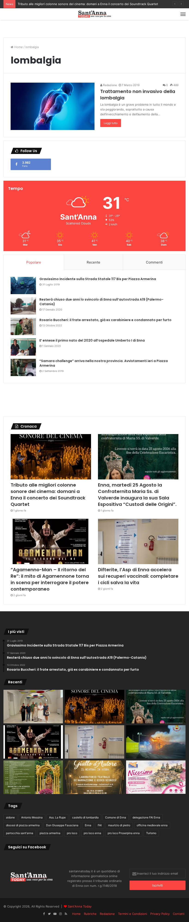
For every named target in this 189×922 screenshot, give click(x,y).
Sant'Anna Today (80, 906)
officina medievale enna (152, 825)
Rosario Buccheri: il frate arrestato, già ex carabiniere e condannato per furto (105, 320)
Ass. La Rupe (57, 817)
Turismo (151, 833)
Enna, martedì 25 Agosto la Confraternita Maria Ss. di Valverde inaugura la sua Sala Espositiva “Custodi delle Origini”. (137, 494)
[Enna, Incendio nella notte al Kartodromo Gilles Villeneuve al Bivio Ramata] (156, 742)
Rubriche (90, 914)
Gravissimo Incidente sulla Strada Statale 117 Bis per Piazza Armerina (97, 279)
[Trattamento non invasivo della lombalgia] (52, 106)
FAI (100, 825)
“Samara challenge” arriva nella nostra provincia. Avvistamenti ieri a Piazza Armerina (103, 363)
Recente (93, 262)
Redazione (109, 85)
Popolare (33, 262)
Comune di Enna (115, 817)
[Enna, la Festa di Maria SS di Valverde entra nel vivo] (33, 777)
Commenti (154, 262)
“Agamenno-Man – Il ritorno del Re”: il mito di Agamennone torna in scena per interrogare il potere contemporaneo (50, 579)
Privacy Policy (160, 914)
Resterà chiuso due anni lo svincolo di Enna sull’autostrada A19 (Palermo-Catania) (101, 301)
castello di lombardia (85, 817)
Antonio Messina (32, 817)
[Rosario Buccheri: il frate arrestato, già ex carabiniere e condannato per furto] (23, 326)
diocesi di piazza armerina (23, 825)
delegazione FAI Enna (146, 817)
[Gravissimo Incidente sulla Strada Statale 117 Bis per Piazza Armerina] (23, 285)
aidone (10, 817)
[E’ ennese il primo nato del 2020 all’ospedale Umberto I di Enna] (23, 347)
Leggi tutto (111, 123)
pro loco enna (92, 833)
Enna (88, 825)
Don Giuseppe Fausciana (62, 825)
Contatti (178, 914)
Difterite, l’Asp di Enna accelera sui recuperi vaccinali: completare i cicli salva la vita (138, 576)
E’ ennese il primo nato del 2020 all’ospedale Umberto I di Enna (92, 340)
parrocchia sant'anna (19, 833)
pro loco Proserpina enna (124, 833)
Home (18, 47)
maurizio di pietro (119, 825)
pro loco (72, 833)
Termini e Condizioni (132, 914)
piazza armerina (50, 833)
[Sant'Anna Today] (94, 14)
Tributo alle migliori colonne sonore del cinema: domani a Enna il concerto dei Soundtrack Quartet (88, 4)
